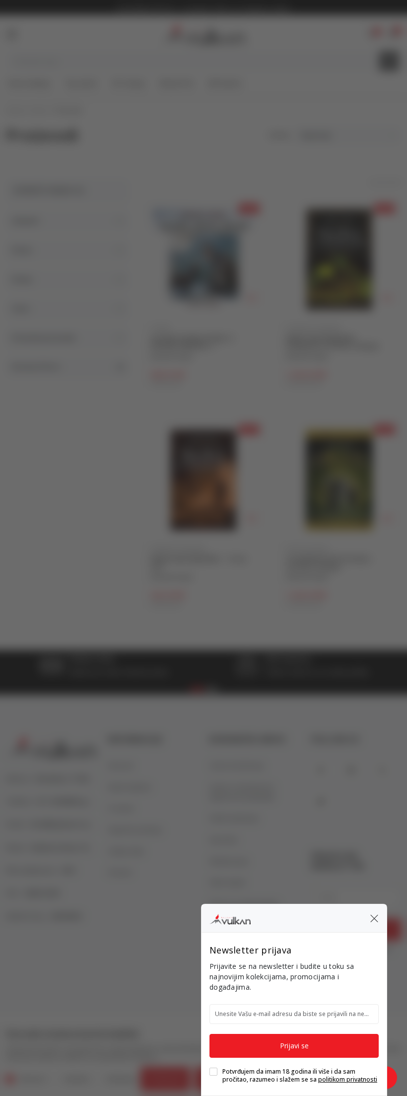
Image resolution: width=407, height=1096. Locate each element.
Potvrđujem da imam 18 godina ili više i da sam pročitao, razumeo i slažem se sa (299, 1076)
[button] (374, 918)
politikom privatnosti (347, 1079)
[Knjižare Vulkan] (230, 918)
